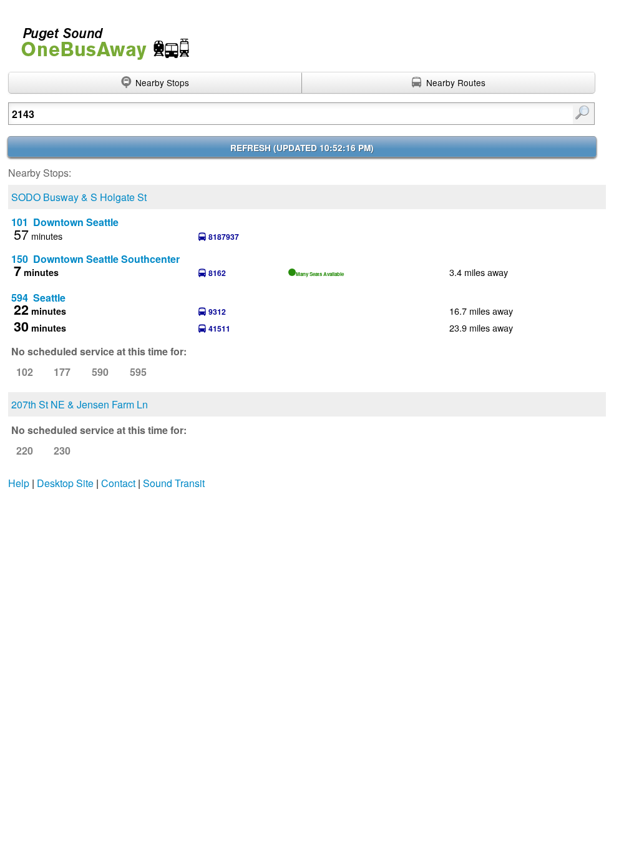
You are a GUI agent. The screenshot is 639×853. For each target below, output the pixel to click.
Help (18, 483)
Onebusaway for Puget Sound (100, 38)
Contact (118, 483)
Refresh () (302, 148)
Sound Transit (174, 483)
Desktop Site (65, 483)
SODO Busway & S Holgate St (79, 197)
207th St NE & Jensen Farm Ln (79, 404)
